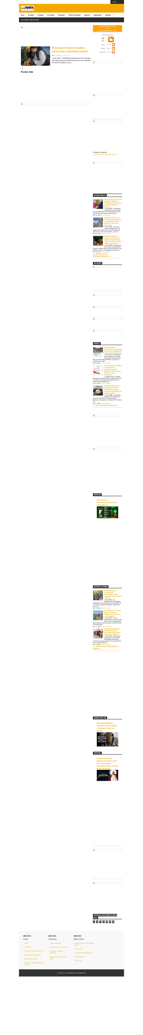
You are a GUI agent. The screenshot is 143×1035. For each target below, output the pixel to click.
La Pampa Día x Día (71, 973)
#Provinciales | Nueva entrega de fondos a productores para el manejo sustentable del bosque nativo (112, 389)
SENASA (28, 947)
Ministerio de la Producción (34, 951)
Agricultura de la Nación (33, 955)
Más (110, 215)
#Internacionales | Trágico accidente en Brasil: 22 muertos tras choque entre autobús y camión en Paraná (113, 239)
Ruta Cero (78, 961)
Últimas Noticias (30, 20)
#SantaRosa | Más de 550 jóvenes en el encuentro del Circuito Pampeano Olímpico (112, 631)
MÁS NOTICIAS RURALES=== (107, 405)
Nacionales (61, 15)
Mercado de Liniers (31, 959)
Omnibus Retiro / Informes (59, 947)
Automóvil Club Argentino (84, 953)
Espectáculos (97, 15)
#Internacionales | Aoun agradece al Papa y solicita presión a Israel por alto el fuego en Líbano (113, 203)
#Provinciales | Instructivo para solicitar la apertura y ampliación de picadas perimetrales (113, 350)
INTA (26, 943)
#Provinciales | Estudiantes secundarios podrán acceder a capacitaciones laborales (70, 49)
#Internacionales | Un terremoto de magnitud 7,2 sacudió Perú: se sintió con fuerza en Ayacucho (112, 221)
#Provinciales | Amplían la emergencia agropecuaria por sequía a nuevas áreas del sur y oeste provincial (112, 370)
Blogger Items (82, 973)
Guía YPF (78, 949)
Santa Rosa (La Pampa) (107, 26)
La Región (40, 15)
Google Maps (79, 957)
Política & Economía (74, 15)
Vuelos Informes (55, 943)
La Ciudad (31, 15)
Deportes (87, 15)
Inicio (22, 1)
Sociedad (108, 15)
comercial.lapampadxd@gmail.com (105, 154)
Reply (55, 55)
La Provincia (50, 15)
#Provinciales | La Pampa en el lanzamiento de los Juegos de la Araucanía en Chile (113, 594)
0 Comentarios (104, 215)
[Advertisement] (56, 87)
